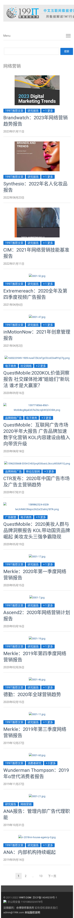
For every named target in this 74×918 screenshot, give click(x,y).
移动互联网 (33, 471)
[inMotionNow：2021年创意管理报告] (37, 316)
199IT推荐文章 (14, 110)
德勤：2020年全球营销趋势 (32, 694)
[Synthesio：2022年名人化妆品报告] (37, 143)
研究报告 (33, 110)
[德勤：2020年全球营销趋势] (37, 679)
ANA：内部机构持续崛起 (29, 852)
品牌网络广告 (13, 417)
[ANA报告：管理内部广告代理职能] (37, 796)
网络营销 (26, 804)
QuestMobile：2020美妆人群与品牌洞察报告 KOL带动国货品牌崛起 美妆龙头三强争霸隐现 (36, 530)
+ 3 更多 (46, 417)
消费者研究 (34, 763)
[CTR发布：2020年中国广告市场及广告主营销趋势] (37, 463)
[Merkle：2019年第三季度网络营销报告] (37, 714)
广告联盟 (10, 517)
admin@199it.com (14, 912)
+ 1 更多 (48, 110)
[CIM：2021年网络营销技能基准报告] (37, 209)
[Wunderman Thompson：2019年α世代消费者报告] (37, 755)
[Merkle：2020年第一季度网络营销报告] (37, 556)
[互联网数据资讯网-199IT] (36, 13)
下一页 (52, 876)
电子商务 (10, 365)
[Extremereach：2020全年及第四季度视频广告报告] (37, 275)
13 (42, 876)
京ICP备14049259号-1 (45, 897)
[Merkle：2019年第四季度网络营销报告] (37, 638)
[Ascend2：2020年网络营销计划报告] (37, 597)
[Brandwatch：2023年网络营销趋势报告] (37, 77)
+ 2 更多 (41, 365)
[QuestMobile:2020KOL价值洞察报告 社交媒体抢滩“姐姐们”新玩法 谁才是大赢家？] (37, 357)
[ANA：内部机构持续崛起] (37, 837)
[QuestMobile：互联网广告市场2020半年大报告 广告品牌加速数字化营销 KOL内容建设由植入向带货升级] (36, 405)
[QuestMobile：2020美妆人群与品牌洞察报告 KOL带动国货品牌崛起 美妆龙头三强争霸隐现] (36, 504)
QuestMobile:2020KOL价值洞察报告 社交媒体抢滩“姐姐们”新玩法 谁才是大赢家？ (36, 379)
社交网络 (26, 365)
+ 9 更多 (41, 517)
